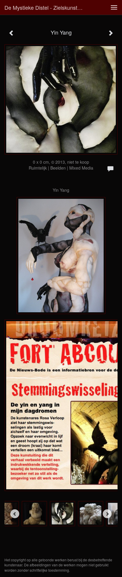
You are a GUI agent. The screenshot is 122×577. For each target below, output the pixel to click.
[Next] (107, 513)
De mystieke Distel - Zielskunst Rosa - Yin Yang (46, 7)
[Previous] (14, 513)
